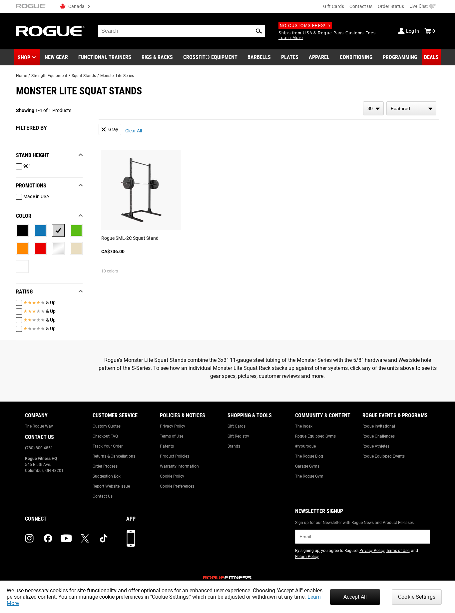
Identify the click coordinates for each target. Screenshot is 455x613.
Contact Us (360, 6)
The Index (303, 426)
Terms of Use (171, 436)
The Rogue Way (39, 426)
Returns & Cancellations (114, 456)
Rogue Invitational (378, 426)
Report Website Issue (111, 486)
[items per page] (373, 108)
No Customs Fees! (302, 25)
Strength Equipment (49, 75)
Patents (167, 446)
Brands (234, 446)
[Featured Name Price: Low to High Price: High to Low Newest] (411, 108)
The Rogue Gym (309, 476)
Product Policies (174, 456)
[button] (258, 31)
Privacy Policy (172, 426)
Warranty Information (179, 466)
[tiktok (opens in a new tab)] (103, 538)
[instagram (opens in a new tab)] (29, 538)
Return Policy (307, 556)
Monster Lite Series (117, 75)
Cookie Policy (172, 476)
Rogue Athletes (375, 446)
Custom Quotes (107, 426)
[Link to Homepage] (50, 31)
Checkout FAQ (105, 436)
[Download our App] (131, 538)
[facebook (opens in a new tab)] (48, 538)
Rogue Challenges (378, 436)
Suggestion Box (107, 476)
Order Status (391, 6)
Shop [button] (24, 57)
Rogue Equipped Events (383, 456)
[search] (181, 31)
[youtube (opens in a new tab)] (66, 538)
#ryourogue (305, 446)
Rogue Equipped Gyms (315, 436)
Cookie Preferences (177, 486)
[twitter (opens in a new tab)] (85, 538)
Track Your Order (108, 446)
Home (21, 75)
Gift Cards (333, 6)
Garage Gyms (307, 466)
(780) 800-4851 (39, 448)
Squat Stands (84, 75)
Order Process (105, 466)
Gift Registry (238, 436)
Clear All (133, 130)
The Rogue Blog (309, 456)
